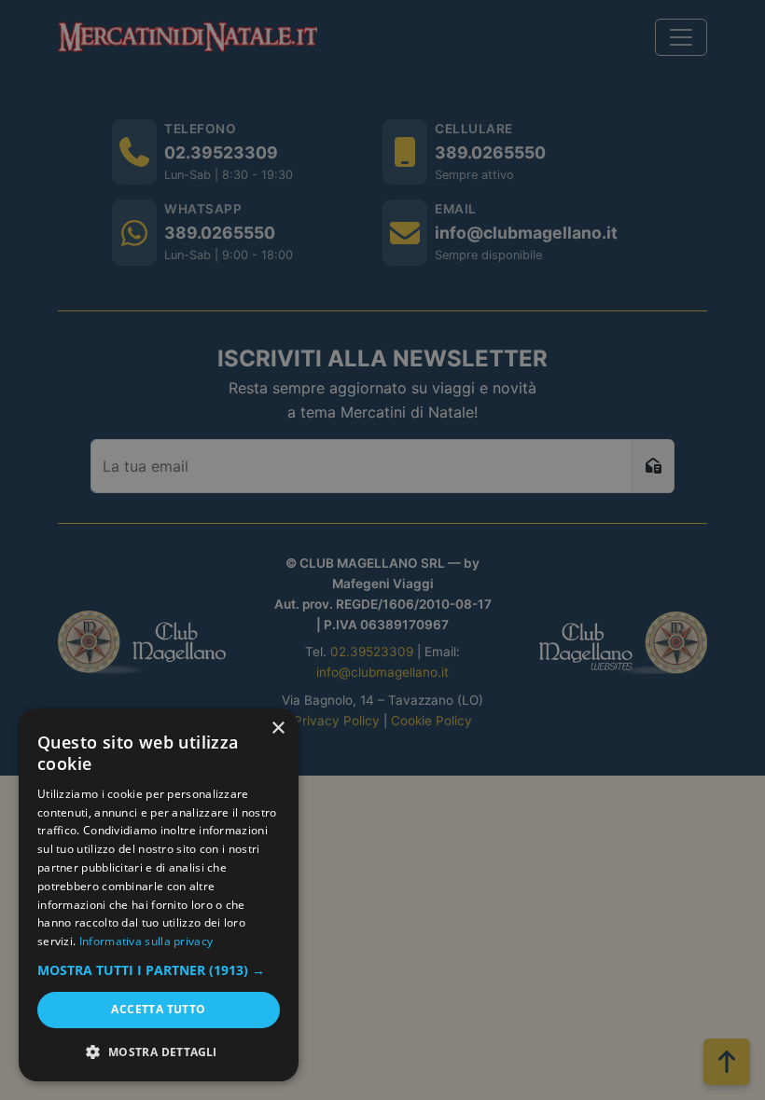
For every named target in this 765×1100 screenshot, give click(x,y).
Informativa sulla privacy (146, 941)
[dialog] (159, 894)
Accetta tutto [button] (158, 1009)
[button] (158, 970)
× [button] (278, 729)
